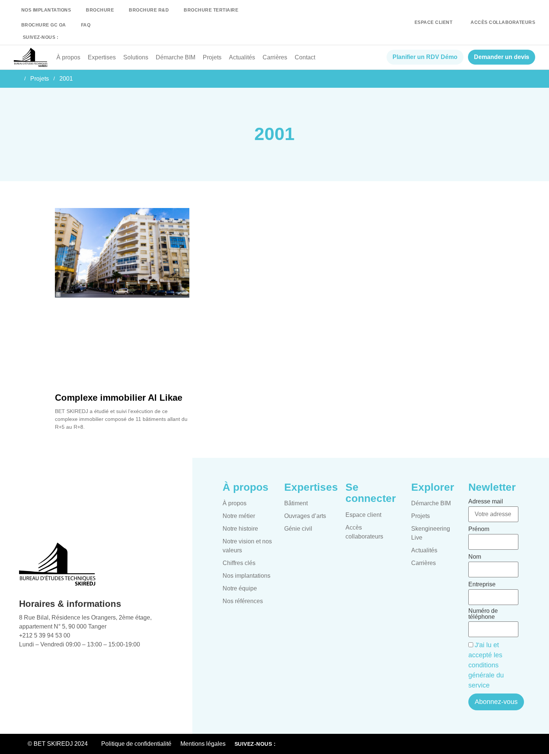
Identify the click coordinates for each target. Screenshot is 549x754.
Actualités (242, 57)
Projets (212, 57)
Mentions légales (203, 744)
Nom (474, 557)
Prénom (478, 529)
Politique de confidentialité (136, 744)
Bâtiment (296, 503)
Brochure (100, 10)
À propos (68, 57)
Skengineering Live (430, 533)
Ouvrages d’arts (305, 516)
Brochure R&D (149, 10)
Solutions (135, 57)
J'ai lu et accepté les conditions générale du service (486, 665)
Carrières (275, 57)
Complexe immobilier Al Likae (118, 397)
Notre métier (239, 516)
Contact (305, 57)
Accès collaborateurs (364, 532)
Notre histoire (240, 528)
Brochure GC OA (43, 25)
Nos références (243, 601)
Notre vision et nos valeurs (247, 545)
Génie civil (298, 528)
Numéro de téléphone (483, 614)
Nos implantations (46, 10)
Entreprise (482, 584)
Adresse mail (485, 502)
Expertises (102, 57)
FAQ (86, 25)
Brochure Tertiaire (211, 10)
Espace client (363, 515)
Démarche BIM (175, 57)
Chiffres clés (239, 563)
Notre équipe (240, 588)
